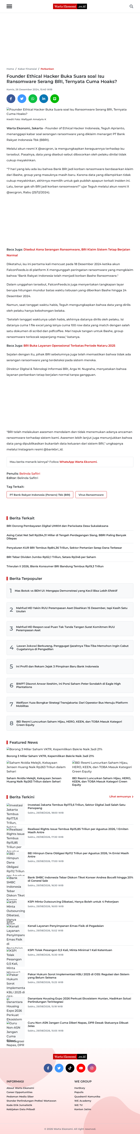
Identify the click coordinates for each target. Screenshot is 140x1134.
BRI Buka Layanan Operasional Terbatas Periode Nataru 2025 (69, 345)
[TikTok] (70, 1068)
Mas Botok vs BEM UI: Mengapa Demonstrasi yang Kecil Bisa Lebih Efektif (66, 590)
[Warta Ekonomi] (70, 6)
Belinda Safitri (29, 473)
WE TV (78, 1105)
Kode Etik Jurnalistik (19, 1105)
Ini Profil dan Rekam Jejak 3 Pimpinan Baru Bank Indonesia (57, 666)
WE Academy (82, 1100)
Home (10, 68)
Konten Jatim (82, 1109)
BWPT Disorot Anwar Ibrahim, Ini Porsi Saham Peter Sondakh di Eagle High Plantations (68, 685)
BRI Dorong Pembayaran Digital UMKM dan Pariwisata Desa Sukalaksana (57, 526)
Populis (78, 1092)
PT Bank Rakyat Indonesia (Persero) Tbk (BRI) (40, 494)
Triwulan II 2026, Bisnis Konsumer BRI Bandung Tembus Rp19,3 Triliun (55, 566)
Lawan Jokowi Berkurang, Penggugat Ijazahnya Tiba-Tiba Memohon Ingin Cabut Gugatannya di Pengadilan (73, 647)
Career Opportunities (19, 1092)
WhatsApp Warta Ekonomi (78, 462)
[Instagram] (92, 1068)
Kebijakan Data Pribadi (21, 1109)
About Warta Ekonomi (20, 1087)
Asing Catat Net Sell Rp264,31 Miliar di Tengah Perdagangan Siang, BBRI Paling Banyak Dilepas (66, 536)
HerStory (79, 1087)
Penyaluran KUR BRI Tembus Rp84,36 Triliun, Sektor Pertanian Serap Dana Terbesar (64, 547)
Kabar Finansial (27, 68)
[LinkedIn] (43, 98)
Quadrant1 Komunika (87, 1096)
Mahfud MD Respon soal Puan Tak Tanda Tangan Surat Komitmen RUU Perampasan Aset (65, 628)
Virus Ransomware (91, 494)
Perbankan (47, 68)
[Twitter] (22, 98)
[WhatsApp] (32, 98)
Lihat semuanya (120, 796)
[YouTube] (81, 1068)
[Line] (54, 98)
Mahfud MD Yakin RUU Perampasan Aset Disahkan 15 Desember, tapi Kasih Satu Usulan (71, 609)
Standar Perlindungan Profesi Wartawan (31, 1100)
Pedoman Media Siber (20, 1096)
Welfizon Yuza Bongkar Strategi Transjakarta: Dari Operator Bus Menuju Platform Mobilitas (72, 704)
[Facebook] (11, 98)
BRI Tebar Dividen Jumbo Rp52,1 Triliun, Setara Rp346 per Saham (51, 557)
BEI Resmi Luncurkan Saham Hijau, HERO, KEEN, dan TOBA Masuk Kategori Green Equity (69, 723)
